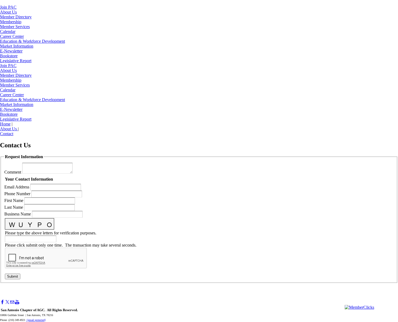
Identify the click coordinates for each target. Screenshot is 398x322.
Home (5, 124)
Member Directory (16, 17)
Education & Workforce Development (32, 41)
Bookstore (9, 56)
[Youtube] (17, 302)
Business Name (17, 214)
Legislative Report (15, 60)
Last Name (13, 207)
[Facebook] (2, 302)
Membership (10, 21)
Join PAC (8, 7)
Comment (12, 172)
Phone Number (17, 193)
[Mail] (12, 302)
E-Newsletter (11, 51)
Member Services (15, 26)
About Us (8, 12)
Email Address (16, 187)
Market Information (16, 46)
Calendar (7, 31)
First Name (13, 200)
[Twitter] (7, 302)
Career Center (12, 36)
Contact (6, 133)
